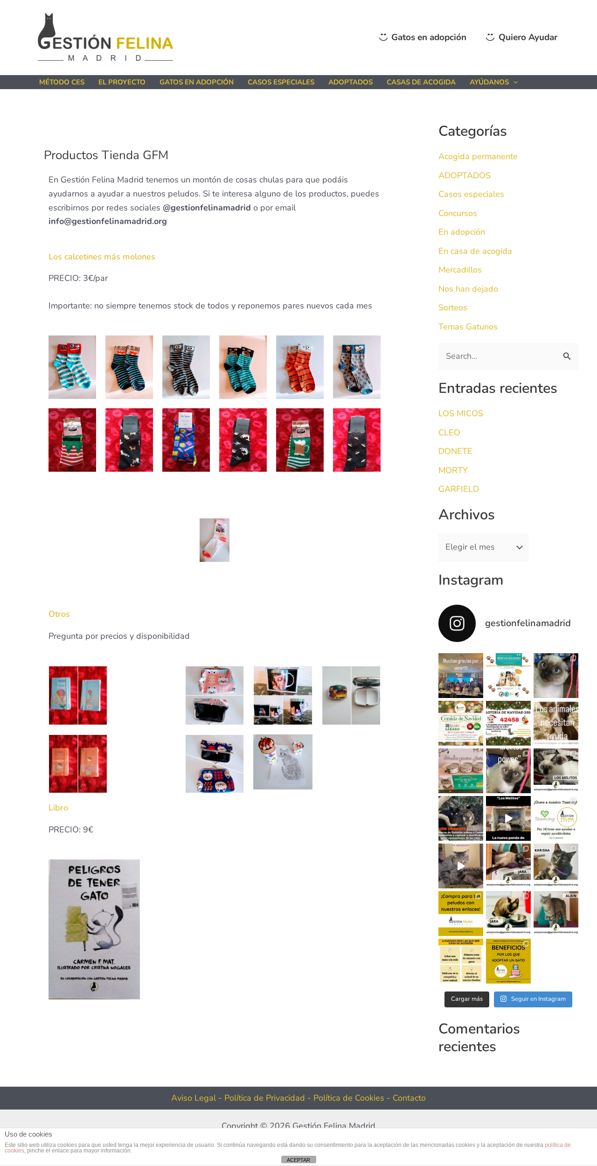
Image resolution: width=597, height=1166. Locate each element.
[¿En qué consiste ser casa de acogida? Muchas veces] (460, 961)
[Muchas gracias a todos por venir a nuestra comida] (460, 675)
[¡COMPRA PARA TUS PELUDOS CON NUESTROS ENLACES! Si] (460, 913)
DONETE (455, 451)
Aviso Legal (193, 1097)
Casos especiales (471, 194)
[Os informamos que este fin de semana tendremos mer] (508, 675)
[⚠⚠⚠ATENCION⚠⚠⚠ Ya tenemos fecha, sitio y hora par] (460, 723)
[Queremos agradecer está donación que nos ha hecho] (460, 770)
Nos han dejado (468, 288)
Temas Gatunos (468, 326)
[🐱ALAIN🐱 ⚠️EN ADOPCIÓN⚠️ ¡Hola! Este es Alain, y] (460, 866)
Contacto (409, 1097)
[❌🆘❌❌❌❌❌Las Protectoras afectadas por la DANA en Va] (556, 723)
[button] (513, 82)
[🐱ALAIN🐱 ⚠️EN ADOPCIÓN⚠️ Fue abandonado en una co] (556, 913)
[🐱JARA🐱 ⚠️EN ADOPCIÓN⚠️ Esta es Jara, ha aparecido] (508, 866)
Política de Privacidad (265, 1097)
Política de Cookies (350, 1097)
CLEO (449, 432)
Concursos (457, 213)
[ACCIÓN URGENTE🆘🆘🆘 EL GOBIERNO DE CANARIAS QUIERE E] (460, 818)
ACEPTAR (298, 1160)
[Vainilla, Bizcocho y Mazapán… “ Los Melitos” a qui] (556, 675)
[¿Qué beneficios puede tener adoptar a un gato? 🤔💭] (508, 961)
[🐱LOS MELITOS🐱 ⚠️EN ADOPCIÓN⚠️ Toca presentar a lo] (556, 770)
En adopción (461, 231)
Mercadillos (460, 269)
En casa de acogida (475, 251)
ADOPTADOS (464, 175)
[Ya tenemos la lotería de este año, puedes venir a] (508, 723)
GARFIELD (458, 489)
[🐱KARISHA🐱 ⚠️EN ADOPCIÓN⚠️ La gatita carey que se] (556, 866)
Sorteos (452, 307)
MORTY (453, 470)
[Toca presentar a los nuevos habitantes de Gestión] (508, 818)
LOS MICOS (460, 413)
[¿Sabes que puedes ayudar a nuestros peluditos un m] (556, 818)
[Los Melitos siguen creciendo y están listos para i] (508, 770)
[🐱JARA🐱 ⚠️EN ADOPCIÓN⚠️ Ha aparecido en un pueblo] (508, 913)
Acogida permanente (478, 156)
